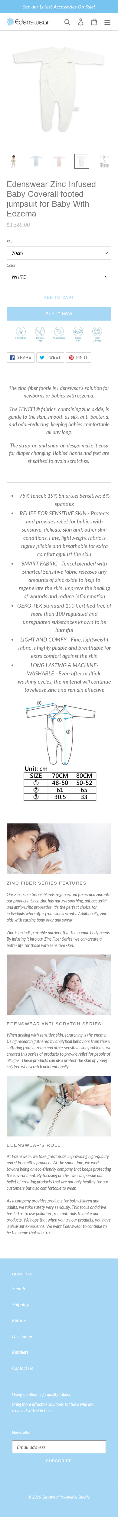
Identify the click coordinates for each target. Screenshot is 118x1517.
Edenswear (50, 1497)
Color (11, 265)
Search (18, 1288)
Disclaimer (22, 1336)
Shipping (20, 1304)
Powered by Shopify (75, 1497)
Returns (19, 1320)
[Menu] (107, 22)
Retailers (20, 1352)
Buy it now (59, 314)
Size (10, 241)
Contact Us (22, 1368)
